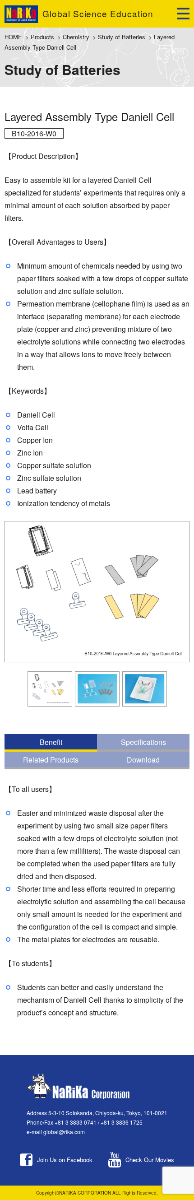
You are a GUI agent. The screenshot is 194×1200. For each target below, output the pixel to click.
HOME (13, 37)
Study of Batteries (121, 37)
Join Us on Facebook (64, 1159)
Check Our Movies (149, 1159)
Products (42, 37)
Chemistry (76, 37)
